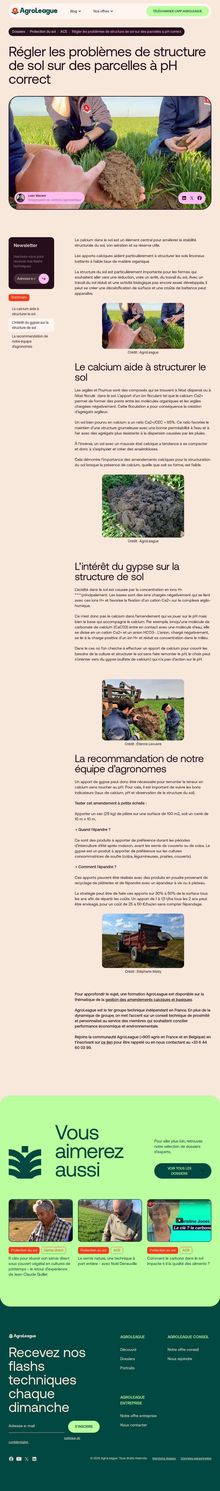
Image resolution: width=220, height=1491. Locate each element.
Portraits (127, 1368)
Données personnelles (196, 1458)
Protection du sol (43, 31)
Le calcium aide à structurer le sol (25, 311)
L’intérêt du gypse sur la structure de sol (30, 325)
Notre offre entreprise (138, 1415)
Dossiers (18, 31)
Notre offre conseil (183, 1349)
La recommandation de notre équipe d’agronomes (30, 341)
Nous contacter (133, 1425)
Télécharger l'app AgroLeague (177, 11)
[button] (76, 11)
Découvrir (128, 1349)
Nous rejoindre (180, 1358)
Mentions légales (164, 1458)
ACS (63, 31)
